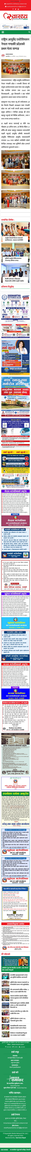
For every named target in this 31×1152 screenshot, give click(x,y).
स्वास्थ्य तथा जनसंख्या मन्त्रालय (15, 1097)
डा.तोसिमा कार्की (20, 1108)
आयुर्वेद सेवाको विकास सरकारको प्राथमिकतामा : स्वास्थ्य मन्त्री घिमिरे (14, 239)
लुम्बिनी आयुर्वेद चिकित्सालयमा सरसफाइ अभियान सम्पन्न (13, 259)
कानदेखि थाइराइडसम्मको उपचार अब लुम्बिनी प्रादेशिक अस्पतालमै (19, 976)
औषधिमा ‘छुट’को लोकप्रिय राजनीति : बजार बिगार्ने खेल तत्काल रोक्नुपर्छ (15, 969)
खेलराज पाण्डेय (22, 1110)
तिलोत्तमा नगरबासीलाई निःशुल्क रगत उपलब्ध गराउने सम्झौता (18, 1034)
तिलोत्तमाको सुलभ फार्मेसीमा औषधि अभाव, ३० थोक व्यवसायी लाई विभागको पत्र (19, 1005)
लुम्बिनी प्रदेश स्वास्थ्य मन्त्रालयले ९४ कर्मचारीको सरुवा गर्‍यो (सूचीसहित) (19, 983)
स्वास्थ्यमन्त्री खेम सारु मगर (18, 1104)
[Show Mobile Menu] (2, 32)
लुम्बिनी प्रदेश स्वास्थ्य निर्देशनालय (12, 1106)
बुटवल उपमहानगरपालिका (10, 1110)
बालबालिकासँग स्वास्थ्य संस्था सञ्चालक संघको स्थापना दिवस (18, 1027)
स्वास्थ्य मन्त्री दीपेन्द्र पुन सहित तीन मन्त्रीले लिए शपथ (19, 1012)
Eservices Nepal (21, 1137)
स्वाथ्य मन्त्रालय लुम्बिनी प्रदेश (15, 1100)
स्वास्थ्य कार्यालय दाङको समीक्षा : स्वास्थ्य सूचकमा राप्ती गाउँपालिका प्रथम (19, 998)
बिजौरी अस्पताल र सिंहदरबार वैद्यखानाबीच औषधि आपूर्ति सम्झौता (14, 280)
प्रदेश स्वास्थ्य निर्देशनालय (13, 1099)
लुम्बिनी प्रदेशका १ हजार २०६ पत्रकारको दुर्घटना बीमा (17, 1019)
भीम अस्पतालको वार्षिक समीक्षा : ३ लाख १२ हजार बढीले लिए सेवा (19, 990)
